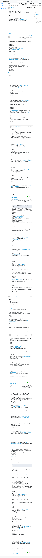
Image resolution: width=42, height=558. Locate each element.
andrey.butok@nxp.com (17, 46)
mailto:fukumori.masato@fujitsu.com (23, 99)
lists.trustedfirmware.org (6, 1)
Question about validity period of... (36, 5)
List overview (4, 3)
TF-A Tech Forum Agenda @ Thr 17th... (13, 5)
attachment (13, 72)
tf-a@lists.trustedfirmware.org (22, 19)
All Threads (3, 5)
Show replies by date (30, 35)
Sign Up (39, 1)
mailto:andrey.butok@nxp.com (26, 97)
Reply (10, 33)
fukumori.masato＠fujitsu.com (14, 36)
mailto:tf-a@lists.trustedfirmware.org (26, 100)
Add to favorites (37, 14)
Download (3, 8)
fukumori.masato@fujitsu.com (21, 48)
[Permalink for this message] (32, 32)
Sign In (36, 1)
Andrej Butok (12, 7)
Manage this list (32, 1)
